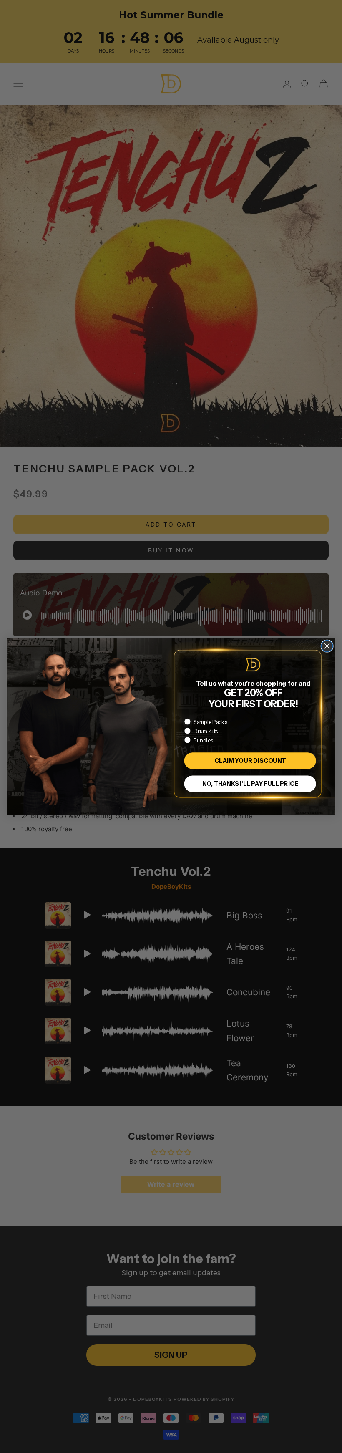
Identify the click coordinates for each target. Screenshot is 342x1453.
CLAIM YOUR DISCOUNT (250, 760)
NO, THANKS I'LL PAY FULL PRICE (250, 783)
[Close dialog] (327, 646)
